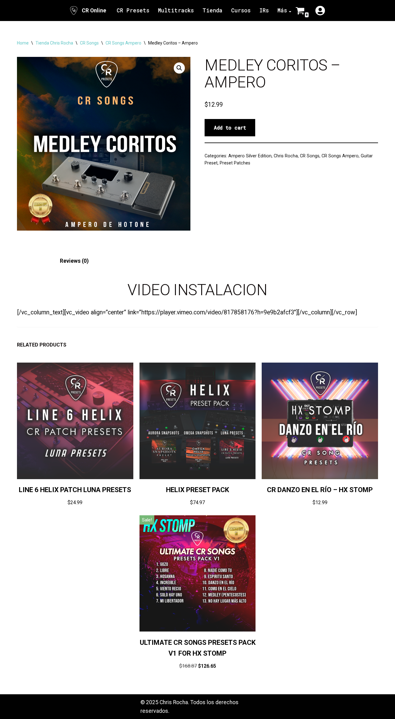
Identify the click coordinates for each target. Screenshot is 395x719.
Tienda (212, 10)
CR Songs (89, 42)
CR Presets (133, 10)
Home (23, 42)
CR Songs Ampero (123, 42)
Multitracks (176, 10)
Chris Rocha (286, 155)
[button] (179, 68)
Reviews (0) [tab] (74, 261)
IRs (264, 10)
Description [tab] (31, 261)
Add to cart (230, 127)
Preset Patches (235, 162)
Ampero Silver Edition (250, 155)
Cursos (241, 10)
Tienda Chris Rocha (54, 42)
